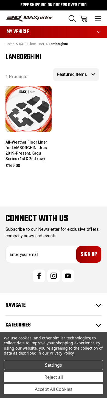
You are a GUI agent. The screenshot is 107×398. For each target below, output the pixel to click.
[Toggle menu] (98, 18)
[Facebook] (39, 276)
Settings (53, 365)
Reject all (53, 377)
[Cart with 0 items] (84, 18)
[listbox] (76, 74)
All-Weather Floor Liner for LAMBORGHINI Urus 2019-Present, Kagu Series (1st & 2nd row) (26, 150)
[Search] (72, 18)
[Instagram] (53, 276)
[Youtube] (68, 276)
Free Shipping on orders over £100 (54, 5)
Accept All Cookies (53, 389)
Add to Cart (28, 125)
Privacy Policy (62, 353)
